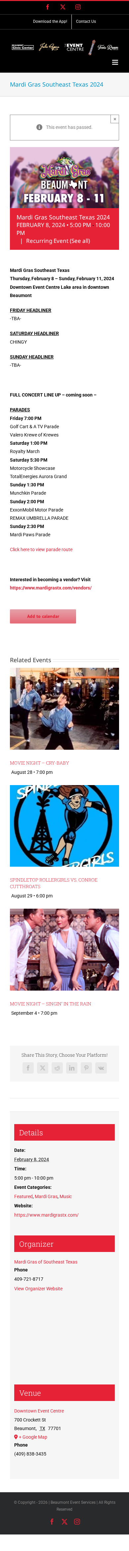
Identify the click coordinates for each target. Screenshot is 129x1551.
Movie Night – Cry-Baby (39, 763)
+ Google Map (33, 1437)
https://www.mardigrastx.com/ (46, 1215)
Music (66, 1196)
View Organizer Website (38, 1288)
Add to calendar (43, 616)
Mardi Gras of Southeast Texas (45, 1262)
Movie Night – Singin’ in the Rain (50, 1004)
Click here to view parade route (41, 549)
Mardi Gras (46, 1196)
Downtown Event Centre (39, 1411)
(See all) (80, 241)
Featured (23, 1196)
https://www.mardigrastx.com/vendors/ (51, 587)
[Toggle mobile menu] (115, 62)
